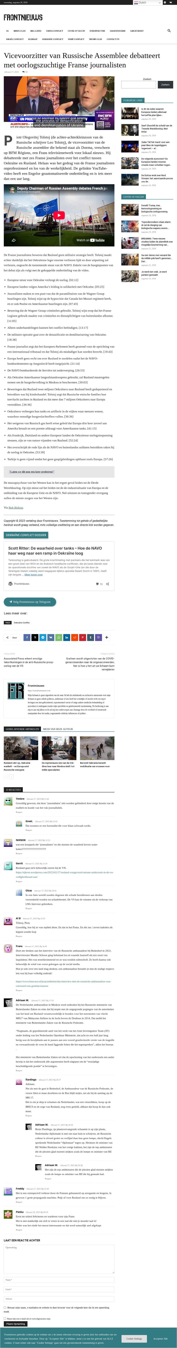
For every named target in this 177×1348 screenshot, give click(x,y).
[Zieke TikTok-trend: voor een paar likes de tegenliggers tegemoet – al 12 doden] (130, 147)
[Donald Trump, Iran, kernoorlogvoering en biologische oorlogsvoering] (130, 210)
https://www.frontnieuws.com (39, 691)
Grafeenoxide (117, 31)
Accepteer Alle (160, 1338)
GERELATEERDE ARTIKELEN (22, 729)
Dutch (142, 2)
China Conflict (54, 31)
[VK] (50, 637)
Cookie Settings (134, 1338)
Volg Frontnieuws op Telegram (31, 601)
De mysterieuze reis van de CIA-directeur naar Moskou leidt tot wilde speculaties (58, 766)
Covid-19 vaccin (76, 31)
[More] (106, 637)
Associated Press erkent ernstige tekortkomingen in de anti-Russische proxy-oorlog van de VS (29, 662)
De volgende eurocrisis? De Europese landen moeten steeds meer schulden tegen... (156, 162)
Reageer (19, 812)
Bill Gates (35, 31)
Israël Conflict (15, 39)
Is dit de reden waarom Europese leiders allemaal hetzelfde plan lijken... (153, 112)
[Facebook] (27, 637)
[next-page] (11, 777)
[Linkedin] (66, 637)
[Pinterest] (82, 637)
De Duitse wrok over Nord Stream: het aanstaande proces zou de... (157, 178)
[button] (169, 31)
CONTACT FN (113, 39)
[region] (88, 1337)
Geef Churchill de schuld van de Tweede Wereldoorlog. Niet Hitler (156, 128)
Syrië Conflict (76, 39)
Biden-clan (20, 31)
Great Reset (136, 31)
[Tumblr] (90, 637)
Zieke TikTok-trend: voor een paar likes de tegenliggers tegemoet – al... (155, 145)
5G (7, 31)
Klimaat (32, 39)
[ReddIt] (74, 637)
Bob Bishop (16, 507)
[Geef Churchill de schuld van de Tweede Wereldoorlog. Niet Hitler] (130, 130)
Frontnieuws (36, 685)
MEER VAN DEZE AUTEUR (58, 729)
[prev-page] (6, 777)
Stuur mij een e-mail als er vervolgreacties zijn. (29, 1318)
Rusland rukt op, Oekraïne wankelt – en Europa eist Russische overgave (17, 766)
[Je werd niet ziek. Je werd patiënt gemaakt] (130, 276)
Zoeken (147, 79)
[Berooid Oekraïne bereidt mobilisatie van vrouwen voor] (97, 748)
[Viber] (98, 637)
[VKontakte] (170, 2)
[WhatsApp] (58, 637)
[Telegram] (164, 2)
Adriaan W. (22, 1000)
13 (26, 72)
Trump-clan (95, 39)
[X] (34, 637)
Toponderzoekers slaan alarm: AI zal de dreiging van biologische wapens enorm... (156, 225)
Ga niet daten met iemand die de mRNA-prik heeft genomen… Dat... (156, 258)
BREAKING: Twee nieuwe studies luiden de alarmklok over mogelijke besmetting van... (157, 241)
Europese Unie (97, 31)
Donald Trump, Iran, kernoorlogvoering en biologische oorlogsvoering (154, 208)
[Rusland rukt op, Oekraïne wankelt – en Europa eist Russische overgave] (21, 748)
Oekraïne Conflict (52, 39)
